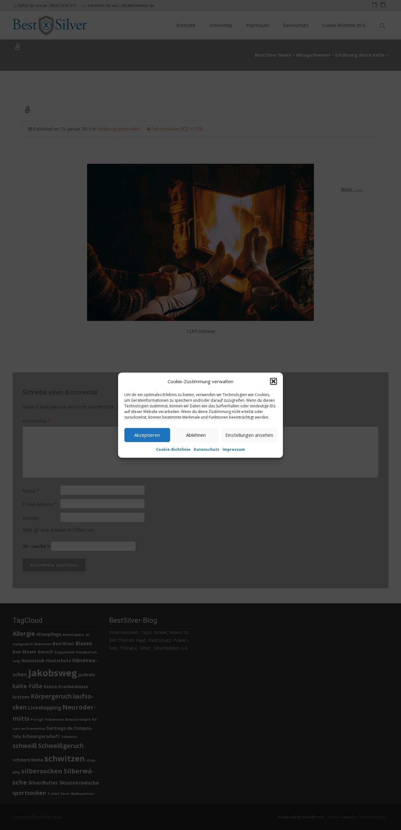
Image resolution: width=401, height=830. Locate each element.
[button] (273, 381)
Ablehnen (196, 435)
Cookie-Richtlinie (173, 449)
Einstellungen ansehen (249, 435)
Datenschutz (206, 449)
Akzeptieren (147, 435)
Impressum (233, 449)
